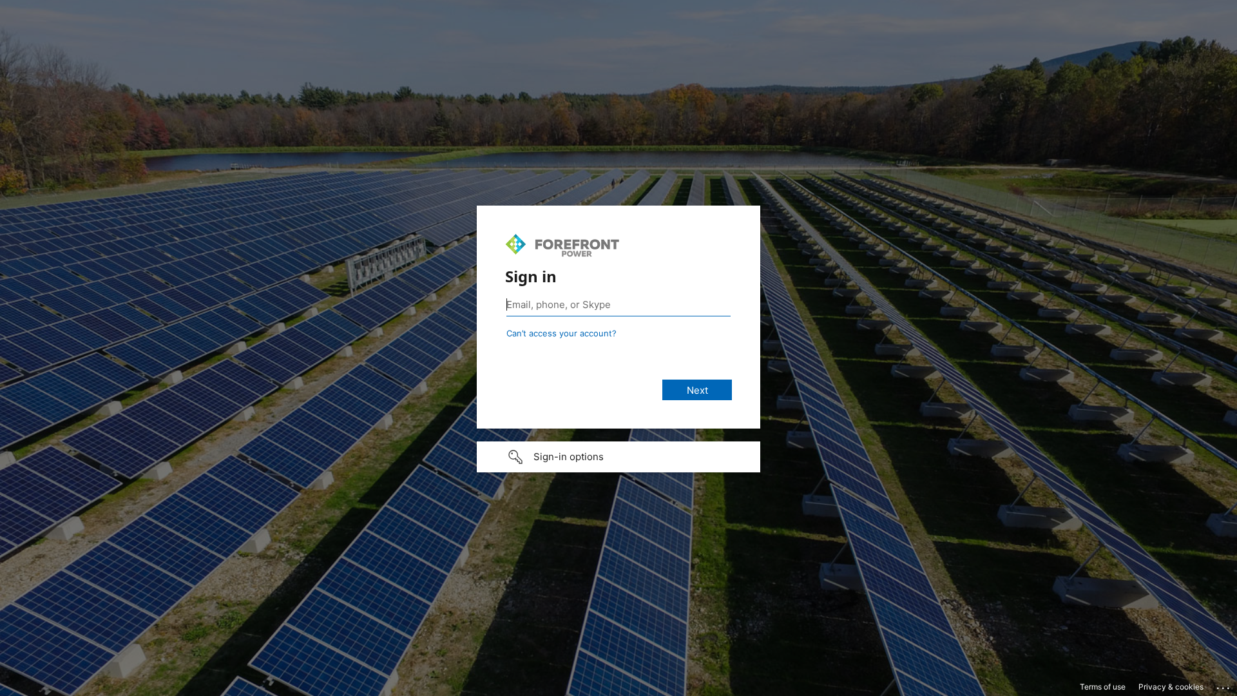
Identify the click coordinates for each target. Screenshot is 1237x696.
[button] (618, 456)
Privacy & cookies (1170, 686)
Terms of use (1103, 686)
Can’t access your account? (561, 333)
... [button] (1224, 685)
